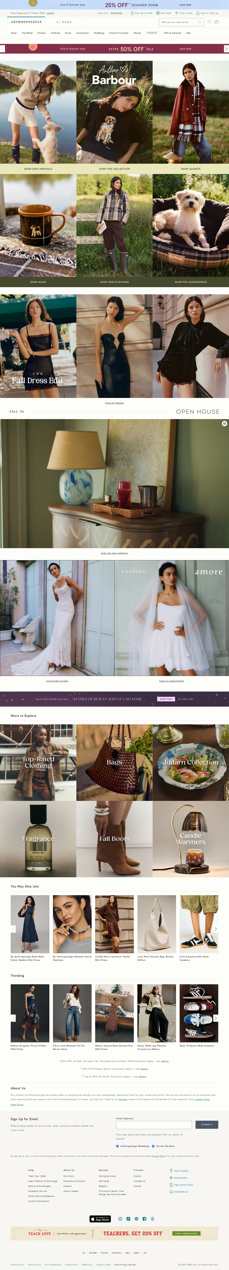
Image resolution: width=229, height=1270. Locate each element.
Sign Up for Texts (183, 1185)
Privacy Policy (158, 1156)
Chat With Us (181, 1192)
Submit (206, 1124)
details (50, 13)
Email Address (124, 1118)
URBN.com (87, 1265)
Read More (17, 1104)
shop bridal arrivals (57, 681)
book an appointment (171, 681)
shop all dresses (114, 403)
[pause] (224, 423)
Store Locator (181, 1171)
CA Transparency (53, 1265)
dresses (123, 1099)
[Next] (226, 49)
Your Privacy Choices (124, 1265)
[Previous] (3, 49)
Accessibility (71, 1265)
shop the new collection (114, 553)
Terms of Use (34, 1265)
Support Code (103, 1265)
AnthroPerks (180, 1178)
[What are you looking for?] (200, 22)
